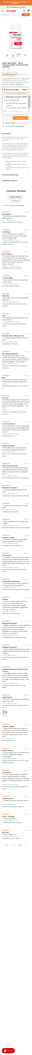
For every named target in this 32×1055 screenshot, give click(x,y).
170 (20, 845)
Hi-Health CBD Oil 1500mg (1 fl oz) (10, 344)
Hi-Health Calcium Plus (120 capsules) (11, 838)
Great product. (7, 214)
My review (5, 832)
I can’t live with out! (8, 424)
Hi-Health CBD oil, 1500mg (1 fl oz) (13, 336)
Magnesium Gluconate (9, 623)
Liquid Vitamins (7, 697)
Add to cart (20, 118)
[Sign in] (24, 11)
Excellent (5, 599)
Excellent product (8, 798)
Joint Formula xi (7, 254)
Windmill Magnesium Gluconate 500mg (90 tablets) (14, 637)
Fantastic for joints (8, 537)
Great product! (7, 555)
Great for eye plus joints (10, 466)
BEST (3, 378)
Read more (19, 84)
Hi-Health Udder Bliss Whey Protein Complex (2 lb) (14, 304)
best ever (5, 398)
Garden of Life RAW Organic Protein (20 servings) (13, 685)
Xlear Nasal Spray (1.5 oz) (8, 436)
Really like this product (9, 488)
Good (4, 316)
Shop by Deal (4, 11)
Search (26, 14)
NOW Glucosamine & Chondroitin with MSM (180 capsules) (16, 589)
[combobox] (11, 14)
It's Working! (6, 232)
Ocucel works (6, 772)
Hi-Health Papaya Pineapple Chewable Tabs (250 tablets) (15, 496)
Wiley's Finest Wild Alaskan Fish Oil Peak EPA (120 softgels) (16, 527)
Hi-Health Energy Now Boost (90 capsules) (12, 822)
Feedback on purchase (9, 647)
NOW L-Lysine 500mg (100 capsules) (10, 286)
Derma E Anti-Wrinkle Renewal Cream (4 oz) (12, 222)
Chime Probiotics (7, 750)
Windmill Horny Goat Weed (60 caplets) (11, 613)
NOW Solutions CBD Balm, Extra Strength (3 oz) (13, 806)
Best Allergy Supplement (10, 354)
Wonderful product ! (8, 446)
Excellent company (8, 726)
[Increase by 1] (10, 117)
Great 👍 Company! (8, 816)
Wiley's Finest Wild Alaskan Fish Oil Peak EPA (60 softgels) (15, 478)
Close (30, 2)
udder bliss (5, 296)
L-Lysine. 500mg (7, 278)
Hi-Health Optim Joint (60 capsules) (10, 511)
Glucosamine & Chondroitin (11, 581)
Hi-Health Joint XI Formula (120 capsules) (11, 268)
